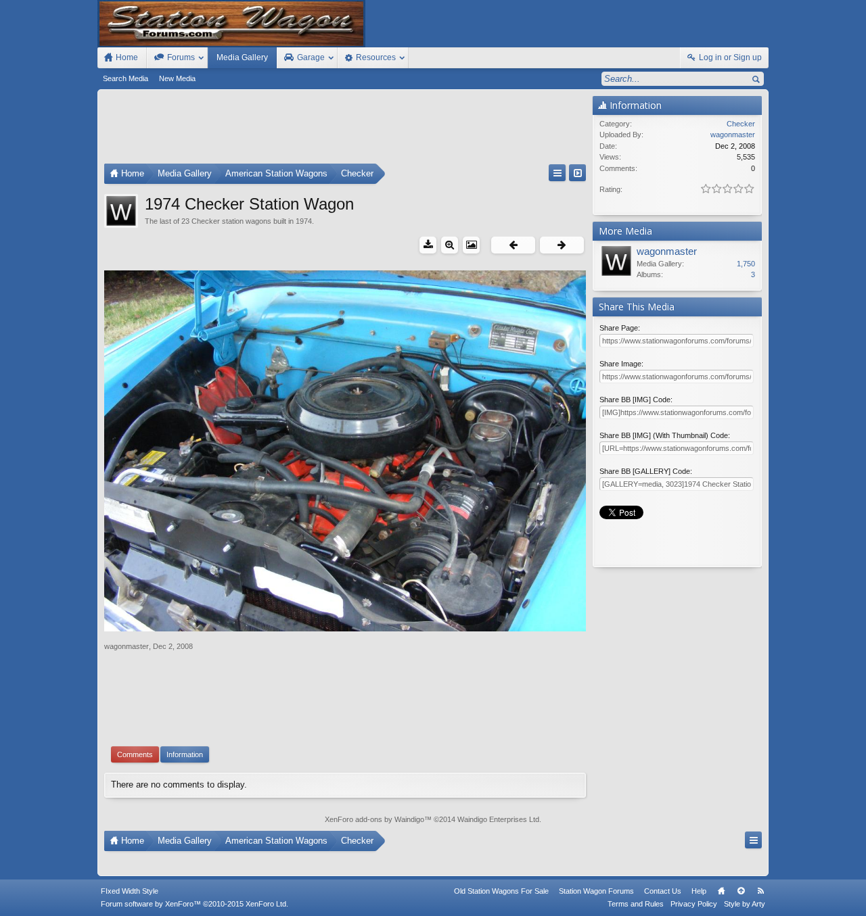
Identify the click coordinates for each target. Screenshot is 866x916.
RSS (760, 891)
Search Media (125, 78)
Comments (135, 754)
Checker (741, 124)
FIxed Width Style (129, 891)
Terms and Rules (636, 904)
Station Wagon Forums (596, 891)
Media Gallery (242, 57)
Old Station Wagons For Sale (501, 891)
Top (741, 891)
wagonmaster (126, 646)
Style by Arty (744, 904)
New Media (177, 78)
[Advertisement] (345, 130)
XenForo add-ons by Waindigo (374, 819)
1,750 (746, 264)
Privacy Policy (693, 904)
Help (698, 891)
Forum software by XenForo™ (194, 904)
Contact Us (662, 891)
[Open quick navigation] (557, 172)
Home (721, 891)
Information (184, 754)
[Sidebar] (577, 172)
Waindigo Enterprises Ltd (498, 819)
